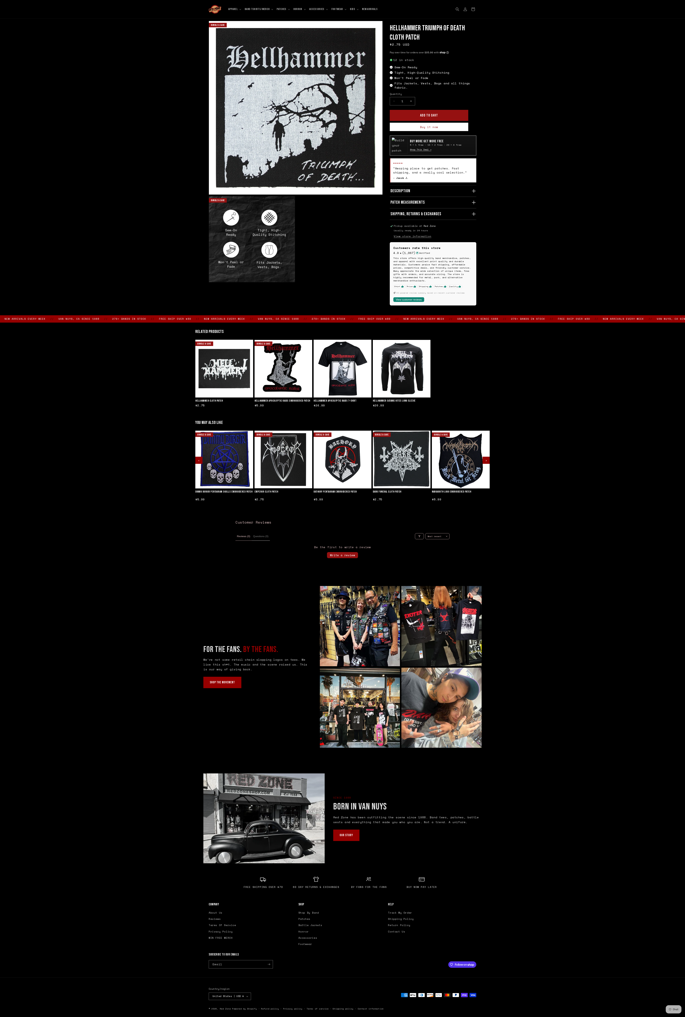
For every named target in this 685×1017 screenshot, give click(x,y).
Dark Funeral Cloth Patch (387, 491)
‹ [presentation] (199, 460)
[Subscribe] (269, 964)
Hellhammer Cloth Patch (209, 400)
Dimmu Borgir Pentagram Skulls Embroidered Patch (224, 491)
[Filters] (419, 536)
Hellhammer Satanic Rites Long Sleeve (394, 400)
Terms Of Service (222, 925)
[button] (234, 9)
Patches (304, 919)
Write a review (342, 555)
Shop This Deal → (420, 149)
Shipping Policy (401, 919)
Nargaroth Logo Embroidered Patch (451, 491)
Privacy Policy (221, 931)
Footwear (305, 944)
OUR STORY (346, 835)
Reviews (215, 919)
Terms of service (318, 1008)
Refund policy (270, 1008)
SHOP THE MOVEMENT (222, 682)
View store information (412, 236)
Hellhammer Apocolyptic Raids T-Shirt (335, 400)
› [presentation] (486, 460)
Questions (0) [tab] (260, 536)
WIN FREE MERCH (221, 938)
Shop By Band (308, 912)
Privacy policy (292, 1008)
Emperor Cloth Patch (266, 491)
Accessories (307, 938)
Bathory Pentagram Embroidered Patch (335, 491)
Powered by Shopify (244, 1008)
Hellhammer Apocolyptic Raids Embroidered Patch (282, 400)
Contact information (371, 1008)
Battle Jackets (310, 925)
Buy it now (429, 127)
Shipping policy (343, 1008)
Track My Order (400, 912)
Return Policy (399, 925)
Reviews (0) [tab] (243, 536)
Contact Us (396, 931)
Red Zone (225, 1008)
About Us (215, 912)
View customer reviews (409, 299)
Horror (303, 931)
